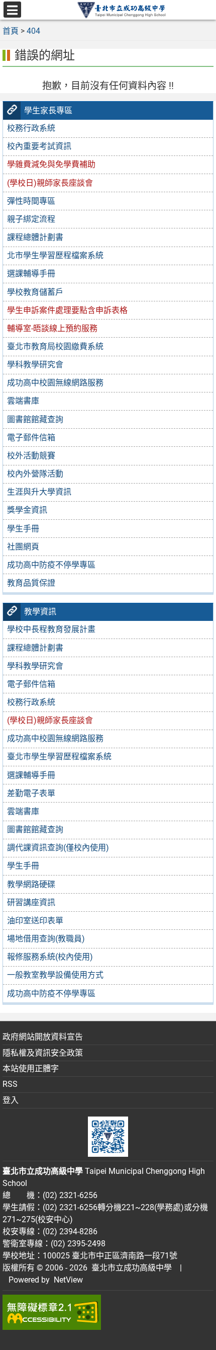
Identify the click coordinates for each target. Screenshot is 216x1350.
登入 (11, 1100)
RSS (10, 1084)
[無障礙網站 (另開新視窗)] (108, 1312)
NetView (68, 1280)
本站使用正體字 (31, 1068)
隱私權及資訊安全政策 (43, 1053)
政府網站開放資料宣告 (43, 1037)
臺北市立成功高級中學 (129, 1268)
